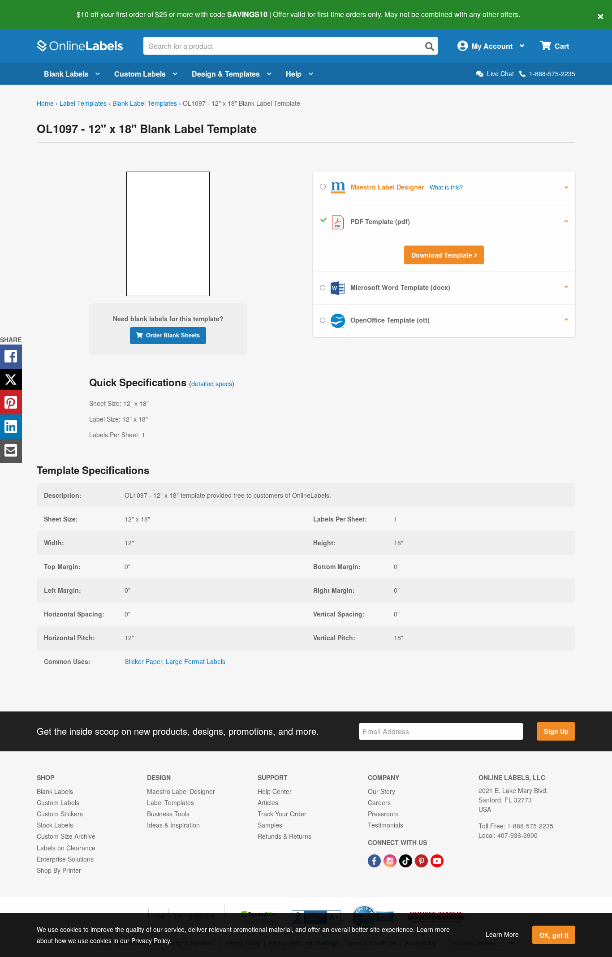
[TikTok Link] (406, 860)
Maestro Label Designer (181, 791)
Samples (270, 824)
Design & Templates (226, 74)
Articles (268, 802)
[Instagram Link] (391, 860)
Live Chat (500, 73)
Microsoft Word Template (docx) (399, 287)
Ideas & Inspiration (173, 824)
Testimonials (385, 824)
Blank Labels (66, 74)
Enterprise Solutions (65, 858)
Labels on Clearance (66, 847)
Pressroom (383, 813)
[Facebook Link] (375, 860)
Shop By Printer (59, 870)
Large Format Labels (195, 661)
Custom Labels (140, 74)
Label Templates (83, 103)
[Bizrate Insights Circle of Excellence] (391, 906)
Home (45, 103)
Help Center (275, 791)
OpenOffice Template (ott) (389, 319)
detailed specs (211, 383)
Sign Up (556, 731)
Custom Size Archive (66, 836)
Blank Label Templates (144, 103)
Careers (379, 802)
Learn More (502, 934)
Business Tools (168, 813)
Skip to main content (32, 8)
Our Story (381, 791)
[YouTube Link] (437, 860)
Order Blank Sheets (173, 335)
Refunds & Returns (284, 836)
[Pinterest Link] (422, 860)
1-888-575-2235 (552, 73)
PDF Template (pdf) (379, 221)
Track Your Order (282, 813)
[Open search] (430, 46)
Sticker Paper (143, 661)
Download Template (442, 254)
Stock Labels (55, 824)
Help (294, 74)
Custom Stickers (60, 813)
